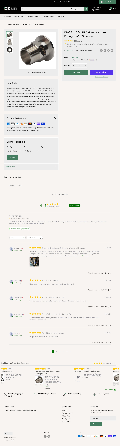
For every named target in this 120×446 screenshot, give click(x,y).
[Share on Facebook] (101, 50)
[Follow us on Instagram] (48, 436)
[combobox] (17, 237)
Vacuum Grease (49, 16)
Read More (92, 386)
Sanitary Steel (18, 16)
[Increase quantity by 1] (85, 65)
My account (96, 10)
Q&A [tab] (19, 185)
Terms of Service (67, 413)
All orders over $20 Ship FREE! (60, 2)
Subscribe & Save (109, 2)
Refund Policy (10, 166)
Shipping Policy (66, 419)
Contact (59, 16)
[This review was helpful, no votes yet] (105, 273)
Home (9, 24)
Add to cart (76, 72)
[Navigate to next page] (70, 351)
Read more (85, 256)
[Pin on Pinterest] (105, 50)
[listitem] (15, 374)
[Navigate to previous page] (50, 351)
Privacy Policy (66, 416)
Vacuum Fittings (33, 16)
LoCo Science (69, 50)
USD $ (6, 433)
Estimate (12, 157)
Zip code (44, 147)
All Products (7, 16)
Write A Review (74, 205)
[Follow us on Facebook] (45, 436)
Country (9, 147)
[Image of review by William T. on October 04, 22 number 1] (34, 261)
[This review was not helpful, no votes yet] (108, 273)
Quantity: (67, 65)
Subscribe (96, 424)
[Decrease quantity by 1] (74, 65)
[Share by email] (112, 50)
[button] (92, 60)
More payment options (101, 76)
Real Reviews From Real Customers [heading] (15, 363)
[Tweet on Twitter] (108, 50)
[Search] (86, 9)
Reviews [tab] (12, 185)
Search (64, 410)
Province (27, 147)
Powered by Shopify (9, 440)
